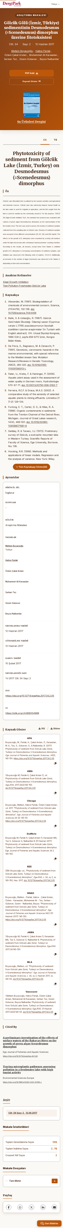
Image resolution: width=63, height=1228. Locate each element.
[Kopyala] (55, 763)
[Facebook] (8, 1207)
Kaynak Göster (30, 81)
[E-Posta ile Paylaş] (54, 1207)
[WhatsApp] (20, 1207)
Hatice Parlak (42, 51)
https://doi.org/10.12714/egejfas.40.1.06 (20, 1056)
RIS (43, 728)
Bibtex (56, 728)
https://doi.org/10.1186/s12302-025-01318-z (22, 1082)
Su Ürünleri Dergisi (31, 121)
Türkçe (54, 4)
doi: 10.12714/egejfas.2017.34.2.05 (39, 880)
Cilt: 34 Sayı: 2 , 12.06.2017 (22, 1113)
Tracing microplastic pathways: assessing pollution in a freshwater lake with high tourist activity (29, 1069)
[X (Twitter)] (31, 1207)
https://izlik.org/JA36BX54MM (22, 713)
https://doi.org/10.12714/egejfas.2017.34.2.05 (29, 695)
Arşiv (6, 1099)
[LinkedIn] (43, 1207)
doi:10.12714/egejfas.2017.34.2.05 (20, 788)
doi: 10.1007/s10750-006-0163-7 (39, 385)
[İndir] (55, 1181)
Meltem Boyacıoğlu (22, 51)
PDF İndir (30, 73)
